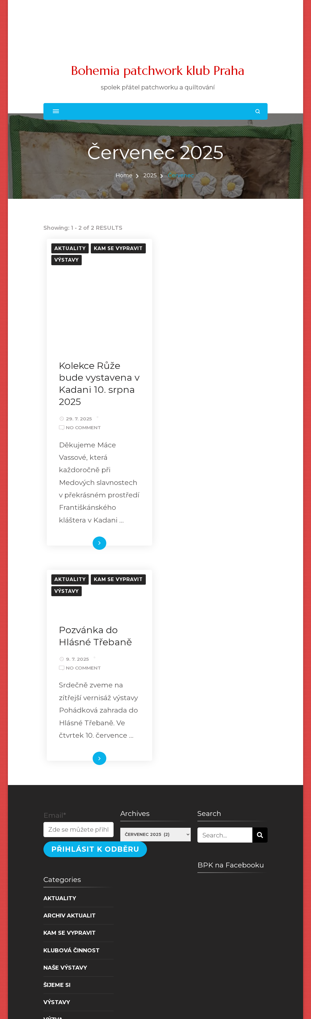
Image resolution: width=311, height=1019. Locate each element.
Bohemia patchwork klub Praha (157, 70)
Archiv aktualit (69, 915)
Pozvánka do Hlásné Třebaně (95, 636)
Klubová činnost (71, 950)
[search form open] (258, 111)
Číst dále (89, 544)
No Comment (83, 428)
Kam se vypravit (118, 248)
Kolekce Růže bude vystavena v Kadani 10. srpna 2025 (99, 384)
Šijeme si (56, 985)
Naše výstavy (65, 967)
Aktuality (70, 248)
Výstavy (66, 260)
